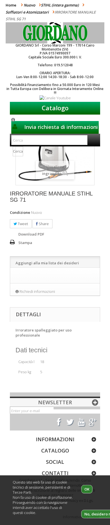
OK (86, 489)
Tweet (22, 223)
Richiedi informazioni (37, 291)
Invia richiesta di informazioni (60, 127)
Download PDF (31, 234)
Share (43, 223)
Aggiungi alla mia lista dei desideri (47, 262)
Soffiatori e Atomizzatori (27, 12)
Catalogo (55, 108)
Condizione (20, 212)
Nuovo (29, 5)
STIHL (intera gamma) (60, 5)
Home (11, 5)
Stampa (25, 242)
